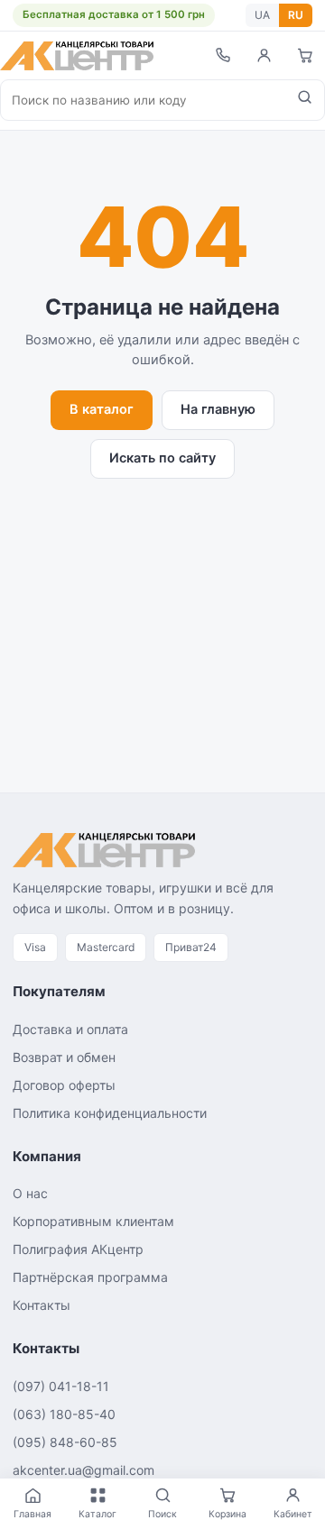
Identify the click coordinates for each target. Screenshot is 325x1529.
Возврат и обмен (64, 1057)
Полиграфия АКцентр (78, 1249)
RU (295, 15)
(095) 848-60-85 (65, 1442)
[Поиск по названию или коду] (304, 100)
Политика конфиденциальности (110, 1113)
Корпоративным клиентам (93, 1221)
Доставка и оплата (70, 1029)
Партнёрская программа (90, 1277)
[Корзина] (305, 55)
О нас (30, 1193)
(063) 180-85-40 (64, 1414)
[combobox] (143, 100)
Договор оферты (64, 1085)
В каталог (102, 409)
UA (262, 15)
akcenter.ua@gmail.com (83, 1470)
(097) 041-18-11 (61, 1386)
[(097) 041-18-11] (222, 55)
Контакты (41, 1305)
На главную (218, 409)
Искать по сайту (162, 458)
